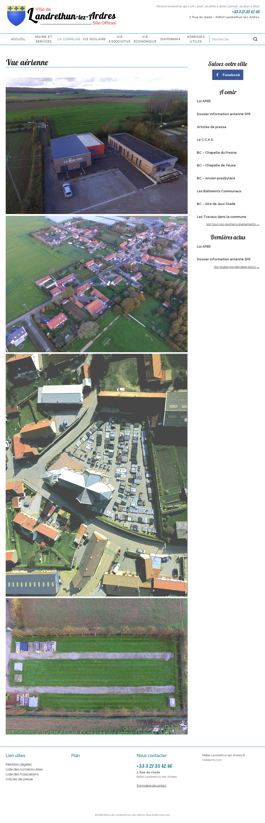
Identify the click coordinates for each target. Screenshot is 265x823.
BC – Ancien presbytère (216, 178)
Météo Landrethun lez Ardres (222, 755)
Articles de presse (211, 127)
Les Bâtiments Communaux (219, 191)
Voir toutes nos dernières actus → (236, 267)
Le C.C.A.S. (205, 140)
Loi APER (204, 101)
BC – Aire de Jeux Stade (216, 204)
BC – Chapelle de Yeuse (216, 165)
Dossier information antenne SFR (224, 114)
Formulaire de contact (151, 785)
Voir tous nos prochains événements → (232, 224)
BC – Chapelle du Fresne (217, 153)
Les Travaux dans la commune (221, 217)
